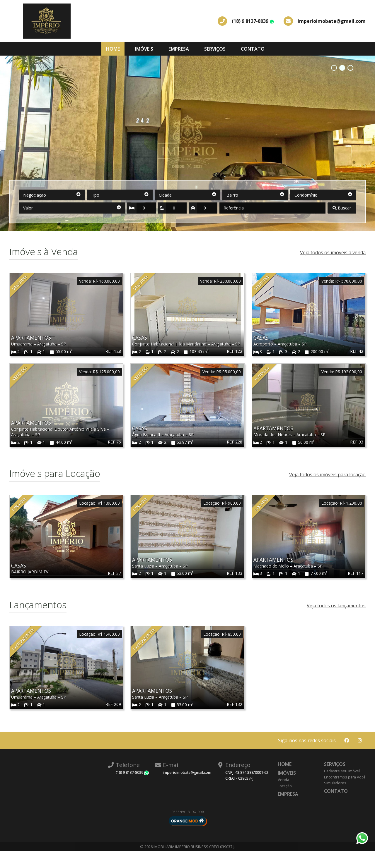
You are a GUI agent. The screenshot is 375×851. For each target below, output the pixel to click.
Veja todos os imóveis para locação (327, 474)
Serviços (215, 49)
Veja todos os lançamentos (336, 605)
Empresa (178, 49)
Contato (253, 49)
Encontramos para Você (345, 777)
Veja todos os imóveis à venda (333, 252)
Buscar (344, 208)
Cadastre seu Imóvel (342, 770)
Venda (283, 779)
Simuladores (335, 782)
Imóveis (144, 49)
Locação (285, 785)
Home (113, 49)
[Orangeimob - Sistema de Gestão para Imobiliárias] (187, 821)
